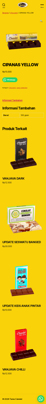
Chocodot (14, 13)
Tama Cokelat (16, 399)
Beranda (5, 13)
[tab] (12, 100)
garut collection (22, 88)
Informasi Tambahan (12, 100)
